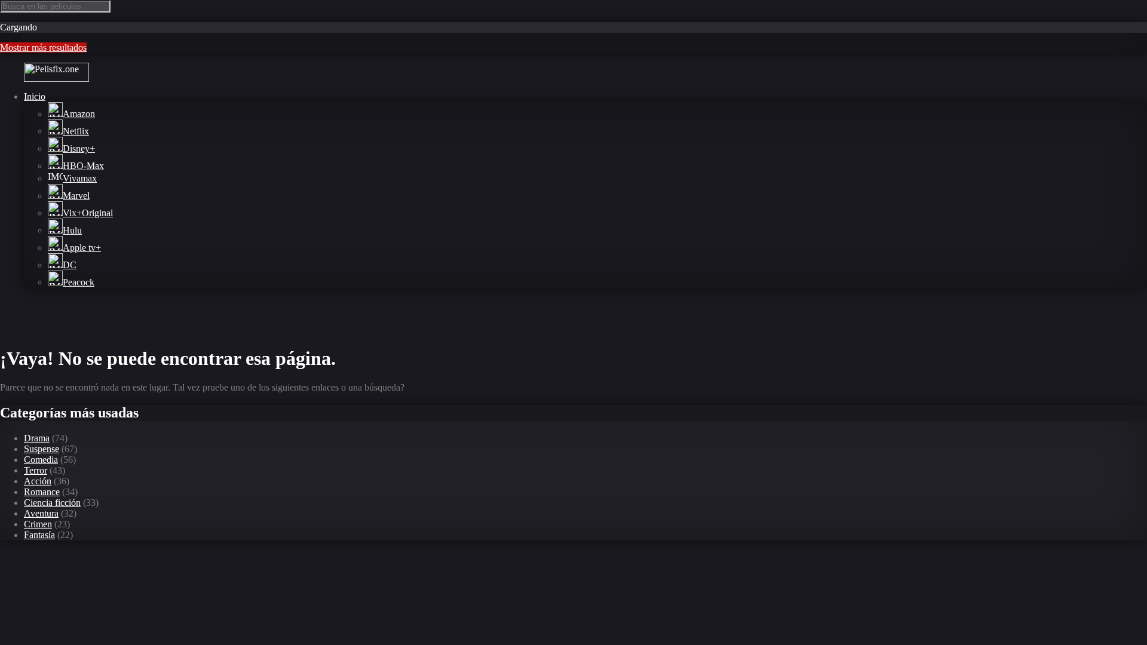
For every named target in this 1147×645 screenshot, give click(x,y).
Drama (37, 438)
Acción (37, 481)
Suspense (41, 449)
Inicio (34, 96)
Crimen (38, 524)
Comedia (41, 459)
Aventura (41, 513)
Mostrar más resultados (43, 47)
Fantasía (39, 535)
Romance (42, 492)
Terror (35, 470)
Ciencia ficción (52, 502)
